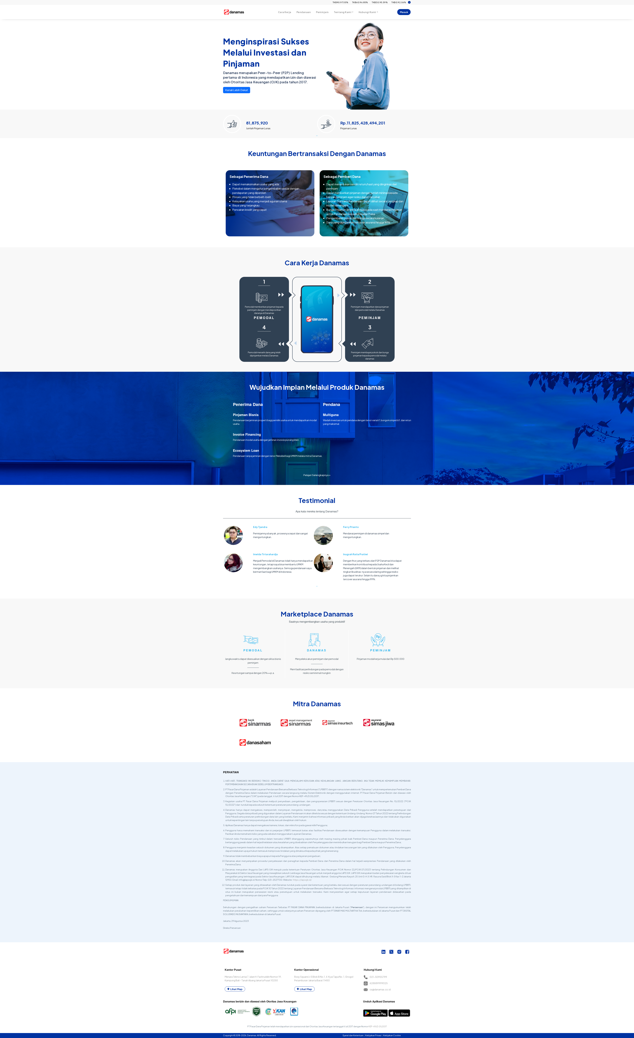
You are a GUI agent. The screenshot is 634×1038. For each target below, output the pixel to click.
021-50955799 (378, 976)
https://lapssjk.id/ (302, 879)
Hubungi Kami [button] (367, 12)
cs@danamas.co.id (380, 989)
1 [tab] (317, 135)
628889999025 (379, 983)
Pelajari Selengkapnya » (316, 475)
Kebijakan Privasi (373, 1035)
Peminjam (322, 12)
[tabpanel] (270, 122)
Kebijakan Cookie (392, 1035)
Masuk (404, 12)
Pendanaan (304, 12)
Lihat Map (236, 989)
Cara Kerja (284, 12)
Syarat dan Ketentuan (353, 1035)
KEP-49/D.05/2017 (378, 1026)
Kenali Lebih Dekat (236, 90)
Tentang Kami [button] (342, 12)
